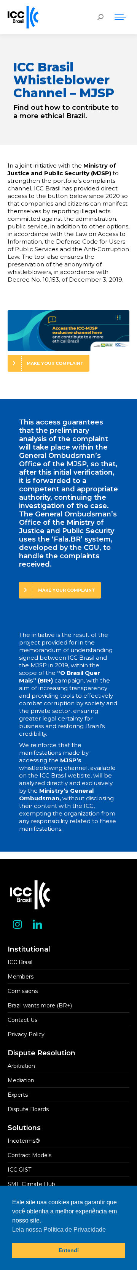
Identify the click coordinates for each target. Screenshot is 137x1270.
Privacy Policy (26, 1034)
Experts (18, 1094)
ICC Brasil (20, 962)
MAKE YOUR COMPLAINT (55, 363)
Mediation (21, 1080)
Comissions (23, 991)
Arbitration (21, 1066)
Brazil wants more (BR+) (40, 1005)
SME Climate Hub (31, 1184)
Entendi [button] (69, 1250)
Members (20, 976)
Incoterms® (24, 1140)
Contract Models (29, 1155)
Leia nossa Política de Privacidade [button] (59, 1229)
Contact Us (22, 1020)
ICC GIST (19, 1169)
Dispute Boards (28, 1109)
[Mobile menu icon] (120, 17)
